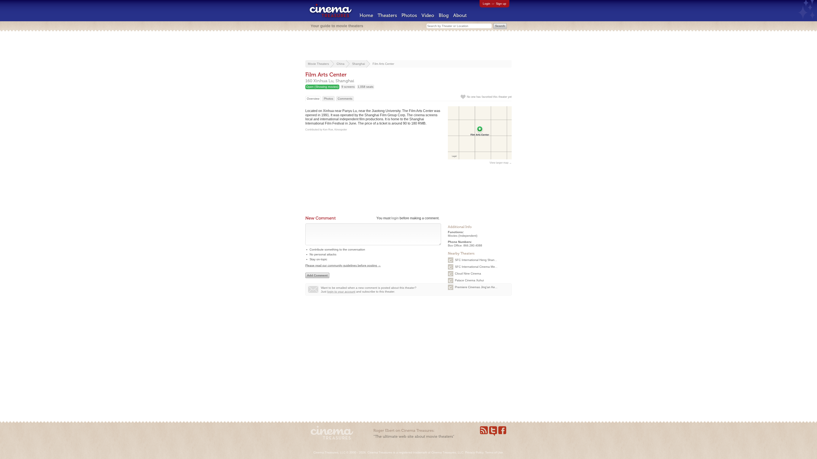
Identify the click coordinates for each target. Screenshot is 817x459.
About (460, 15)
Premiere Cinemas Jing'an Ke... (476, 287)
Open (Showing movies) (322, 86)
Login (486, 3)
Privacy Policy (474, 452)
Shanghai (358, 63)
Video (427, 15)
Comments (345, 98)
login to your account (341, 291)
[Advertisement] (408, 46)
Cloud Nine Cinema (468, 273)
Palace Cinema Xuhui (469, 280)
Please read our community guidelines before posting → (343, 265)
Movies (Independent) (462, 235)
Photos (409, 15)
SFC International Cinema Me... (476, 266)
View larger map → (501, 162)
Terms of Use (494, 452)
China (340, 63)
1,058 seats (365, 86)
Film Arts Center (383, 63)
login (395, 218)
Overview (313, 98)
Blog (444, 15)
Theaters (387, 15)
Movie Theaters (318, 63)
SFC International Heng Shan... (476, 260)
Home (366, 15)
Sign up (501, 3)
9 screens (348, 86)
